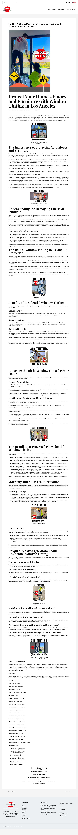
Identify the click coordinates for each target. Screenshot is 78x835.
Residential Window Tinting (48, 666)
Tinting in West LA (14, 695)
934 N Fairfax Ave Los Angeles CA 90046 (66, 803)
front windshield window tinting (20, 666)
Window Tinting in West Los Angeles (18, 730)
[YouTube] (69, 2)
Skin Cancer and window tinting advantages (51, 677)
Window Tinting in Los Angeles (20, 692)
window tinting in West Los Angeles (18, 707)
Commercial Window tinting (14, 727)
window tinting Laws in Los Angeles (38, 676)
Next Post (68, 791)
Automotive (24, 809)
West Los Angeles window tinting (31, 677)
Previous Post (10, 791)
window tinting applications (50, 676)
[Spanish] (75, 2)
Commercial (24, 811)
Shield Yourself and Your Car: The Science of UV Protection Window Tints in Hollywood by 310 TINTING (48, 813)
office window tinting (30, 668)
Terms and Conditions (26, 818)
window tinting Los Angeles (19, 698)
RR (21, 826)
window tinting (14, 683)
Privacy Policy (24, 817)
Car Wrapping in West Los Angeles (16, 739)
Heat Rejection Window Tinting (17, 752)
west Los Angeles (25, 781)
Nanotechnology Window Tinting (17, 758)
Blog (22, 805)
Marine (23, 812)
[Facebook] (66, 2)
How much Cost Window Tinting (17, 749)
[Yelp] (68, 2)
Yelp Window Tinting (15, 761)
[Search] (16, 2)
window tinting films (60, 667)
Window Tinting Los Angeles (19, 713)
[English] (73, 2)
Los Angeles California (39, 778)
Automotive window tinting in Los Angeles (17, 676)
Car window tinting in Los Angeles (15, 664)
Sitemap (23, 815)
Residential (24, 814)
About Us (23, 806)
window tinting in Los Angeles (17, 686)
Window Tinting (56, 668)
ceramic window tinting (40, 667)
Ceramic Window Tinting (16, 754)
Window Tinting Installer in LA (17, 762)
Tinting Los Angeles (14, 689)
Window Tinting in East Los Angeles (19, 718)
